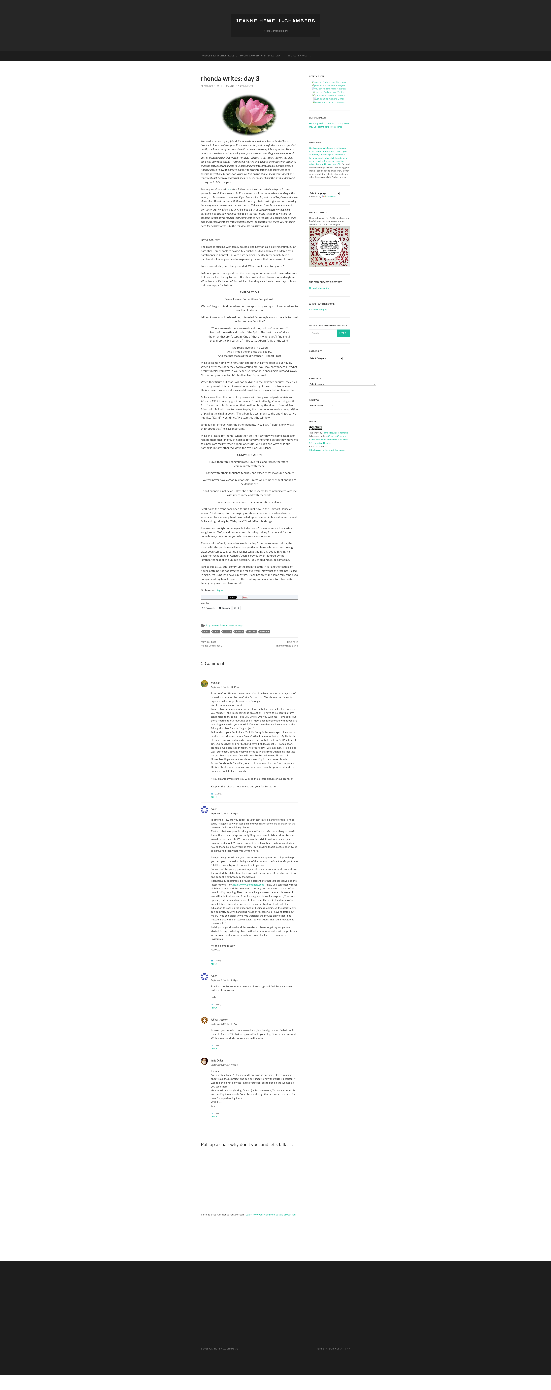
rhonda (239, 632)
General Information (319, 288)
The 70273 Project (298, 56)
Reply (214, 797)
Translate (331, 196)
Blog (208, 625)
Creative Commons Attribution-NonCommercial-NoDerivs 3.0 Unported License (328, 439)
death (206, 632)
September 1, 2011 (211, 86)
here (229, 189)
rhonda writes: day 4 (287, 644)
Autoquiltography (318, 310)
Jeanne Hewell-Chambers (275, 20)
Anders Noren (334, 1349)
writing (252, 632)
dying (216, 632)
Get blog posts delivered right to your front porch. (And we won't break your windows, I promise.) (328, 151)
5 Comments (245, 86)
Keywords (315, 378)
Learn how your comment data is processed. (271, 1214)
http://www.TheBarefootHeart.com (327, 450)
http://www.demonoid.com (248, 885)
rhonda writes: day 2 (211, 644)
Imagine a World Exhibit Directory (259, 56)
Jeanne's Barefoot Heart (223, 625)
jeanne (230, 86)
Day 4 (219, 590)
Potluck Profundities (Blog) (217, 56)
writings (239, 625)
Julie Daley (217, 1060)
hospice (227, 632)
